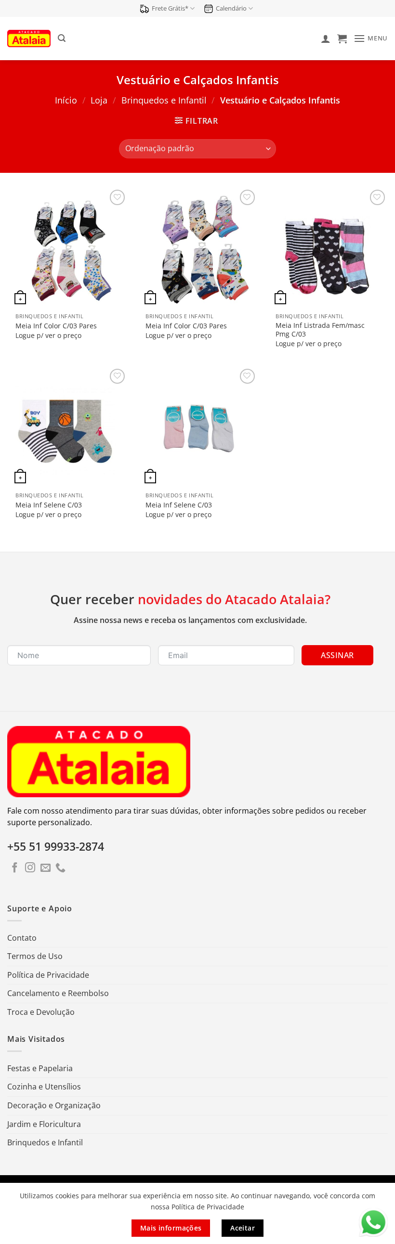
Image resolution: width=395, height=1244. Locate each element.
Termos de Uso (35, 956)
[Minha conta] (325, 38)
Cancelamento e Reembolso (58, 993)
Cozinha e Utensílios (44, 1086)
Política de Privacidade (48, 975)
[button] (62, 38)
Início (66, 100)
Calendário (231, 8)
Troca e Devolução (41, 1012)
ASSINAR (337, 655)
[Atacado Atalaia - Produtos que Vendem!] (29, 38)
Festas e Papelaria (40, 1068)
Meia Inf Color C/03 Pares (56, 326)
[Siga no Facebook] (15, 868)
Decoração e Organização (54, 1105)
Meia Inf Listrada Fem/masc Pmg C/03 (320, 330)
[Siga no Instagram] (30, 868)
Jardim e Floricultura (44, 1124)
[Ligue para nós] (60, 868)
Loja (99, 100)
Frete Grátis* (170, 8)
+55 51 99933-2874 (55, 846)
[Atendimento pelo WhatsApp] (373, 1222)
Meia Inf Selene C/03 (48, 505)
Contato (22, 938)
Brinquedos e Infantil (164, 100)
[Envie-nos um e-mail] (45, 868)
